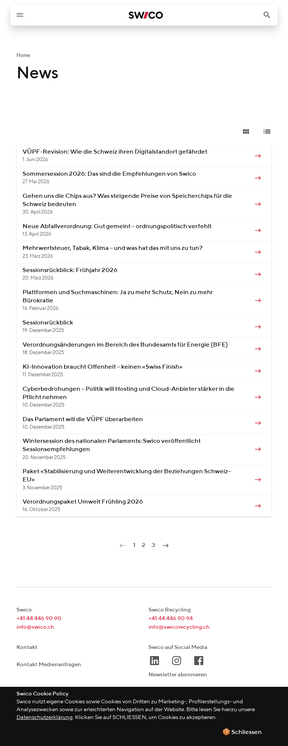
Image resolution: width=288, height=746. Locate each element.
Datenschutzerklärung (44, 717)
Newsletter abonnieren (177, 674)
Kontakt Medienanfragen (48, 664)
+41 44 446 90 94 (170, 618)
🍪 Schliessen (242, 732)
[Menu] (19, 15)
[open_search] (270, 14)
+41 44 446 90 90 (39, 618)
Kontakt (27, 647)
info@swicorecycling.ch (179, 627)
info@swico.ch (35, 627)
